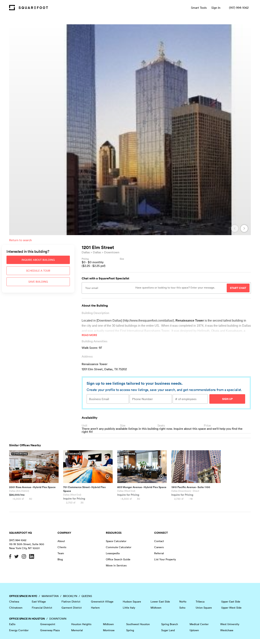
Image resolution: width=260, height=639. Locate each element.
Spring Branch (169, 624)
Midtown (156, 607)
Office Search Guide (118, 559)
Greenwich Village (102, 601)
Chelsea (14, 601)
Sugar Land (168, 630)
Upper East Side (230, 601)
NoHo (182, 601)
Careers (159, 547)
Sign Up (227, 399)
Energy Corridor (19, 630)
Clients (61, 547)
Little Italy (129, 607)
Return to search (20, 240)
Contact (159, 541)
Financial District (42, 607)
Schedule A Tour (38, 270)
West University (229, 624)
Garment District (71, 607)
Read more (89, 335)
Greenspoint (47, 624)
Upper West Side (231, 607)
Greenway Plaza (50, 630)
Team (60, 553)
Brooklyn (70, 596)
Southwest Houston (138, 624)
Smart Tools (199, 8)
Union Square (204, 607)
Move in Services (116, 565)
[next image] (244, 228)
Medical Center (199, 624)
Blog (60, 559)
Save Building (38, 281)
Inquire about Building (38, 260)
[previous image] (234, 228)
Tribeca (200, 601)
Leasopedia (113, 553)
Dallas (86, 252)
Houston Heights (81, 624)
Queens (86, 596)
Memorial (77, 630)
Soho (182, 607)
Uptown (194, 630)
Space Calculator (116, 541)
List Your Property (165, 559)
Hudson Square (132, 601)
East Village (39, 601)
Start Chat (238, 288)
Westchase (226, 630)
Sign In (215, 8)
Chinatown (15, 607)
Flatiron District (70, 601)
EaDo (12, 624)
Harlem (95, 607)
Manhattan (50, 596)
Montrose (109, 630)
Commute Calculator (118, 547)
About (61, 541)
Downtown (111, 252)
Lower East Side (160, 601)
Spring (130, 630)
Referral (159, 553)
